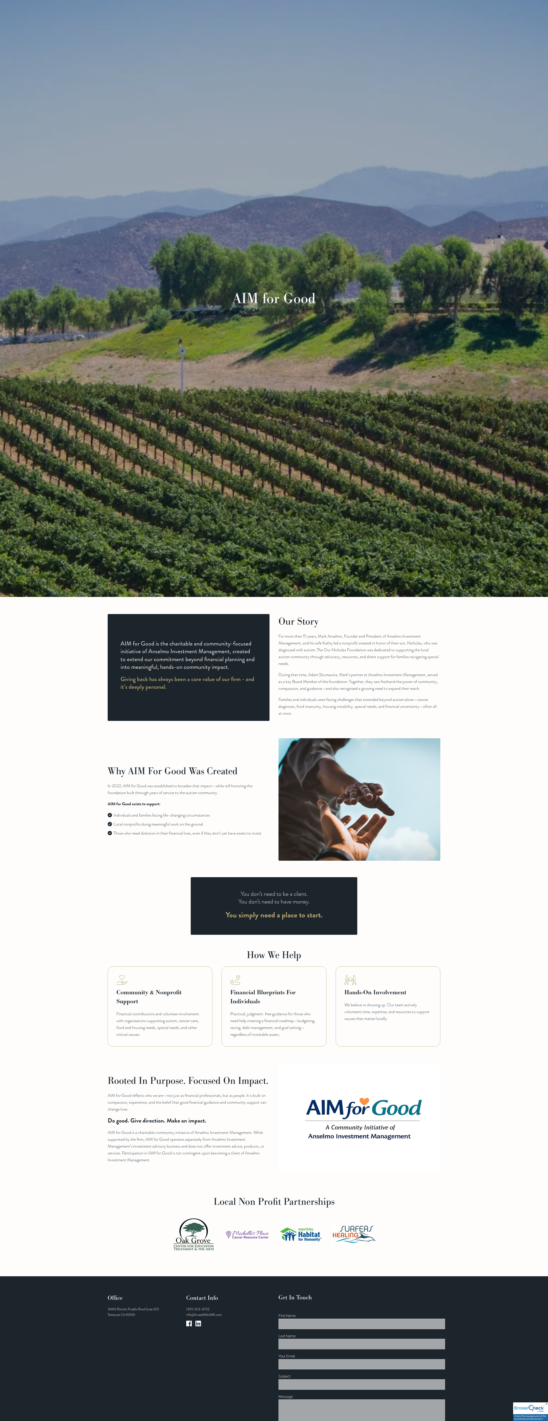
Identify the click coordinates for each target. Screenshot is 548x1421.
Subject (300, 1376)
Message (301, 1397)
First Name (287, 1316)
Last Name (287, 1336)
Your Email (302, 1356)
